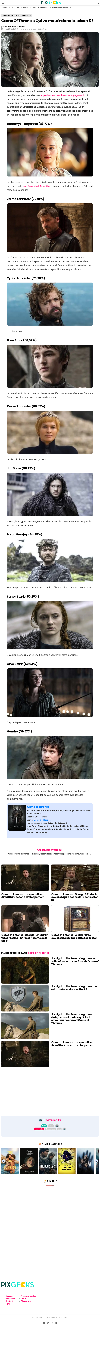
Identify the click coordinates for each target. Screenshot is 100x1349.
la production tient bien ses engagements (63, 95)
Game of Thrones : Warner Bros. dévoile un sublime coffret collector (74, 936)
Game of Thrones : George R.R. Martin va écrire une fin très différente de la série (24, 938)
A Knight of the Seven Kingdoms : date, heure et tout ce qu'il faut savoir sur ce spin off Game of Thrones (72, 1018)
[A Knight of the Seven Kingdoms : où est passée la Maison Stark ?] (25, 998)
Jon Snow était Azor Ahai (36, 186)
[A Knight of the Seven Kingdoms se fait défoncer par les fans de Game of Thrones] (25, 970)
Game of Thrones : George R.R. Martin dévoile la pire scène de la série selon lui (74, 897)
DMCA (23, 1299)
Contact (9, 1301)
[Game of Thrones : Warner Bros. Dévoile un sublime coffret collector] (75, 918)
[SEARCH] (98, 3)
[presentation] (3, 1161)
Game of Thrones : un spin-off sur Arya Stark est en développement (23, 895)
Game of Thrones (22, 8)
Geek (11, 8)
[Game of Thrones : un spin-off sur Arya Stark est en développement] (25, 878)
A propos (9, 1296)
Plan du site (26, 1301)
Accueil (4, 8)
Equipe (8, 1304)
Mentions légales (28, 1296)
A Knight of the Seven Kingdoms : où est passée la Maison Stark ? (74, 987)
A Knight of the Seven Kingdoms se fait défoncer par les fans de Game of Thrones (75, 961)
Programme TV (52, 1120)
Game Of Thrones (42, 820)
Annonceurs (11, 1299)
